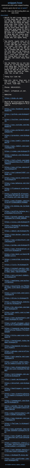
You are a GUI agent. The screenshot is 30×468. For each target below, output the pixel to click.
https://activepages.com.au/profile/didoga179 (17, 375)
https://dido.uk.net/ (14, 98)
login (19, 8)
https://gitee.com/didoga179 (17, 245)
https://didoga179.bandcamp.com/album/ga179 (17, 226)
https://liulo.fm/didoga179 (16, 264)
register (24, 8)
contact (23, 464)
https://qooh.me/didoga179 (16, 379)
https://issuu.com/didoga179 (17, 222)
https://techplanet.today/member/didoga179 (17, 341)
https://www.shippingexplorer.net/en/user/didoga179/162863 (17, 368)
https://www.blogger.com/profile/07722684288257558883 (17, 201)
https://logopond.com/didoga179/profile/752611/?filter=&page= (17, 330)
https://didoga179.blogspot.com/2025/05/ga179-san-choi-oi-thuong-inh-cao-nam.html (17, 195)
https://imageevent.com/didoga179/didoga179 (17, 401)
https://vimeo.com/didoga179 (17, 151)
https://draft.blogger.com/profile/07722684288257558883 (17, 324)
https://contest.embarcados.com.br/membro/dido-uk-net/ (17, 362)
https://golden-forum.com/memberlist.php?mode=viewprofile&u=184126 (17, 407)
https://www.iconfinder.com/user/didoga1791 (17, 459)
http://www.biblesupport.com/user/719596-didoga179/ (17, 413)
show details (4, 15)
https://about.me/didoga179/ (17, 231)
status (18, 464)
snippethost (15, 2)
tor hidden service (10, 464)
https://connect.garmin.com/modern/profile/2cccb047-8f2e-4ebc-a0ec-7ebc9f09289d (17, 269)
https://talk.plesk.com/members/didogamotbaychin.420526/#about (17, 161)
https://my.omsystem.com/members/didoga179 (17, 308)
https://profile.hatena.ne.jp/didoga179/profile (17, 212)
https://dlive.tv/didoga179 (16, 298)
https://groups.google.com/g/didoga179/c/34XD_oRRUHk (17, 217)
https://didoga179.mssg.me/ (16, 455)
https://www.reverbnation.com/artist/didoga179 (17, 249)
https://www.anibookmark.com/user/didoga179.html (17, 318)
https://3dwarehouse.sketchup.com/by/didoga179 (17, 302)
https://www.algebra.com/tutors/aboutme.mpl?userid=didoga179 (17, 437)
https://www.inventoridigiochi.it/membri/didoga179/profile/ (17, 395)
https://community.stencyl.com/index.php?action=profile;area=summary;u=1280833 (17, 444)
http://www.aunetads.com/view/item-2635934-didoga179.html (17, 430)
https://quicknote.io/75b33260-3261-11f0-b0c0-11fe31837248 (17, 287)
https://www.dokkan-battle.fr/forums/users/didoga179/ (17, 450)
